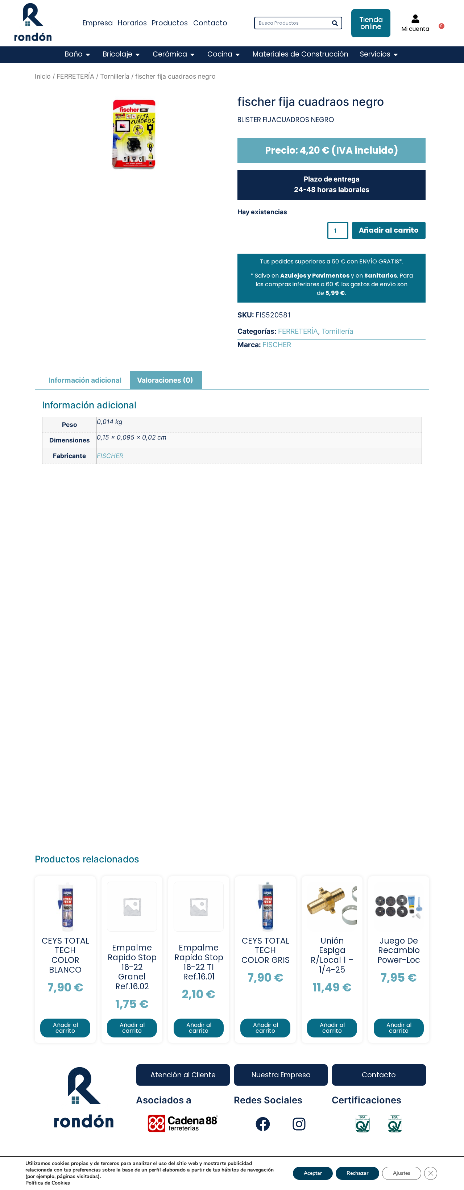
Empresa (98, 23)
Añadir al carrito (389, 230)
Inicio (43, 76)
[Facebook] (262, 1124)
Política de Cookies (47, 1182)
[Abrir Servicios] (395, 54)
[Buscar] (335, 23)
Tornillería (114, 76)
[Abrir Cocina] (237, 54)
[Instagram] (299, 1124)
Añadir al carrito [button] (65, 1028)
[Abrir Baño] (87, 54)
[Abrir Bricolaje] (137, 54)
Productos (170, 23)
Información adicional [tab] (85, 380)
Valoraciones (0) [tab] (165, 380)
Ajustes (401, 1173)
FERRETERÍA (75, 76)
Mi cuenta (415, 29)
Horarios (132, 23)
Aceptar (313, 1173)
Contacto (210, 23)
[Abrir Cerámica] (192, 54)
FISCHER (276, 344)
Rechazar (357, 1173)
